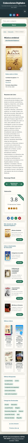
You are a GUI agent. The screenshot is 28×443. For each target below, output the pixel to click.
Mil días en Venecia (17, 305)
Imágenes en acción (17, 253)
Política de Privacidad (17, 438)
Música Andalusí (16, 230)
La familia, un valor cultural (8, 364)
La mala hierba (9, 380)
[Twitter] (10, 15)
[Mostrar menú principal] (25, 11)
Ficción (7, 404)
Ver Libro (19, 239)
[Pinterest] (17, 15)
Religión (17, 408)
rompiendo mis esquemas (12, 387)
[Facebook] (14, 15)
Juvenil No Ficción (10, 414)
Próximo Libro (13, 428)
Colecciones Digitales (14, 3)
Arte (18, 414)
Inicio (5, 31)
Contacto (11, 440)
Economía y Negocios (10, 411)
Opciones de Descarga (14, 184)
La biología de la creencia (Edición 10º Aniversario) (19, 365)
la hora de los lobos (10, 390)
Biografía (19, 417)
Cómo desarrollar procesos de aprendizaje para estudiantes (19, 340)
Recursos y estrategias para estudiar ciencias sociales (8, 339)
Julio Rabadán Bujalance (12, 40)
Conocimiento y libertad (16, 288)
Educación (10, 31)
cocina (17, 380)
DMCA (17, 440)
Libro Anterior (15, 423)
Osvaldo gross (9, 384)
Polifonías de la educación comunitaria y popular (15, 271)
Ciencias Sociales (9, 417)
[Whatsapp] (15, 218)
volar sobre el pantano (11, 394)
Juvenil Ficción (9, 408)
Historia (21, 411)
